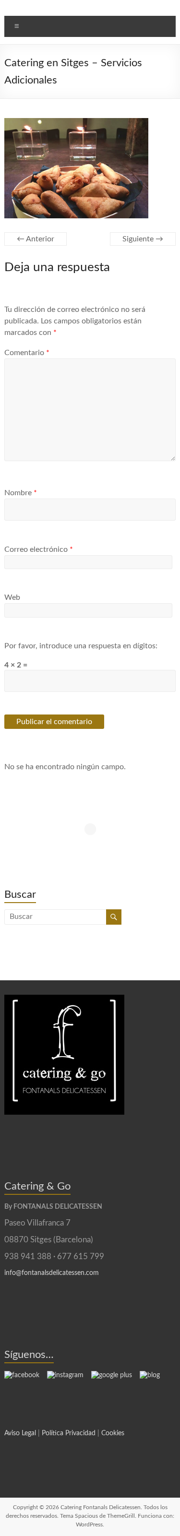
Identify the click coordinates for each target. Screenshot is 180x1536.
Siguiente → (142, 239)
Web (12, 597)
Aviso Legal (20, 1433)
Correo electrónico (38, 549)
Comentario (26, 353)
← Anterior (35, 239)
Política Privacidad (69, 1433)
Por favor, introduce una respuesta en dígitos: (80, 646)
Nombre (20, 493)
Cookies (112, 1433)
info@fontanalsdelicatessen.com (51, 1273)
